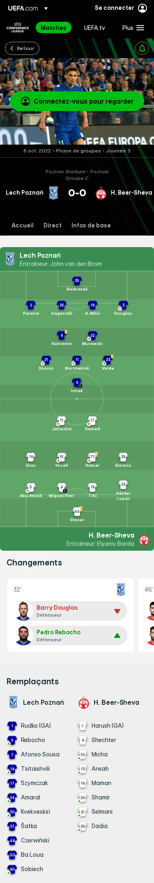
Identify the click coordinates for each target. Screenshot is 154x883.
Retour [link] (25, 48)
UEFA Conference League (18, 27)
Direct (53, 225)
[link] (53, 27)
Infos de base (91, 225)
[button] (131, 27)
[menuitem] (55, 27)
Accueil (22, 225)
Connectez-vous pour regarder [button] (83, 101)
